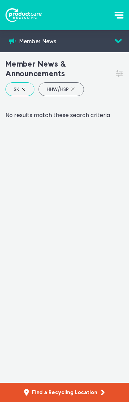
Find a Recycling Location (64, 392)
